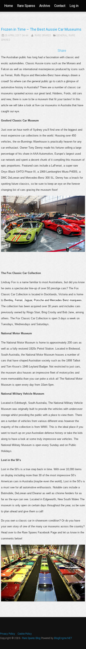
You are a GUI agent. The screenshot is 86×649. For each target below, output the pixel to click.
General (61, 35)
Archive (44, 6)
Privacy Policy (7, 633)
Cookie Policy (25, 633)
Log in (74, 6)
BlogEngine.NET (63, 638)
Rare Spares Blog (31, 638)
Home (8, 6)
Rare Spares (26, 6)
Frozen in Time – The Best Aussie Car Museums (41, 29)
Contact (59, 6)
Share (62, 51)
